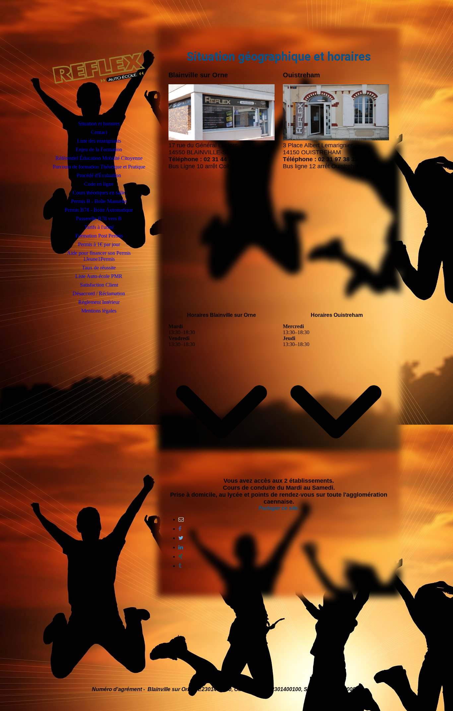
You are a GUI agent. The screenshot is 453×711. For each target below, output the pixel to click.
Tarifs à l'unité (99, 227)
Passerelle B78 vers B (99, 218)
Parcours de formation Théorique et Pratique (99, 167)
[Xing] (180, 556)
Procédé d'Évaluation (99, 175)
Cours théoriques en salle (99, 192)
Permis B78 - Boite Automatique (99, 210)
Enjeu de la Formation (99, 149)
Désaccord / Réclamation (99, 293)
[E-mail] (181, 519)
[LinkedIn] (180, 547)
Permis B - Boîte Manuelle (99, 201)
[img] (98, 68)
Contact (99, 132)
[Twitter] (180, 538)
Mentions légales (98, 311)
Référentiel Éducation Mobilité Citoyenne (99, 158)
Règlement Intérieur (99, 302)
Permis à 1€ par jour (99, 244)
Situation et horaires (99, 123)
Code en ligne (98, 184)
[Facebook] (179, 529)
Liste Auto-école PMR (98, 276)
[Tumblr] (179, 566)
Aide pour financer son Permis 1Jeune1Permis (99, 256)
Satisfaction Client (99, 285)
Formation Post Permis (99, 236)
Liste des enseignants (99, 141)
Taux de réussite (99, 267)
